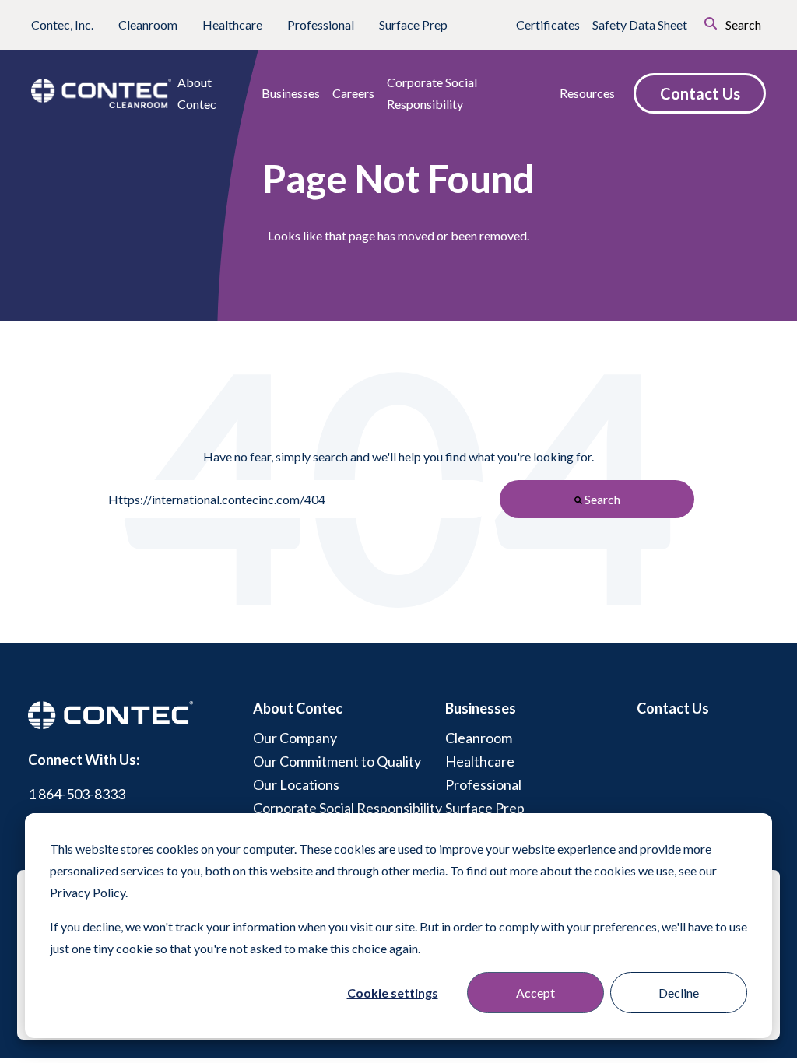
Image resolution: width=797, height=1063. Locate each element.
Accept (535, 992)
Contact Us (700, 93)
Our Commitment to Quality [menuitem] (337, 761)
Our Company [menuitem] (295, 738)
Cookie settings (392, 992)
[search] (688, 22)
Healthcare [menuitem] (479, 761)
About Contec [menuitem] (297, 708)
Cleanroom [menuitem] (478, 738)
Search (742, 24)
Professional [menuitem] (483, 784)
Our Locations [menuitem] (296, 784)
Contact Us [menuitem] (673, 708)
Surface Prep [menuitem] (485, 808)
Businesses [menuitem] (480, 708)
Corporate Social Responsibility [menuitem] (347, 808)
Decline (678, 992)
